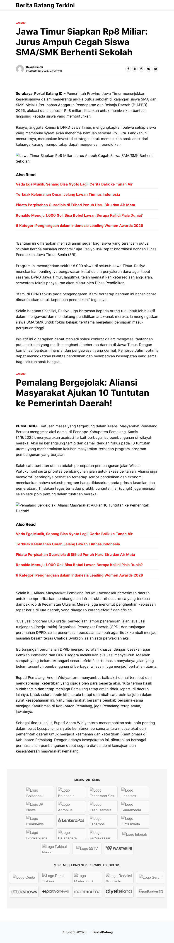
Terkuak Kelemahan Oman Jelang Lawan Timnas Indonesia (68, 194)
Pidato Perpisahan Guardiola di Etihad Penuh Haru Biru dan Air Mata (75, 205)
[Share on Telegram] (155, 69)
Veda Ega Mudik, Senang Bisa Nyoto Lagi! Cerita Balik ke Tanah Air (74, 184)
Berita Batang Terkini (45, 5)
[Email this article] (148, 69)
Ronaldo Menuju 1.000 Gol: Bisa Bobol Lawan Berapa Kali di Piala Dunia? (79, 215)
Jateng (21, 23)
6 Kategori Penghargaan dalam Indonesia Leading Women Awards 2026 (79, 225)
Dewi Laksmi (34, 67)
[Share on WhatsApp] (142, 69)
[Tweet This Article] (135, 69)
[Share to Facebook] (128, 69)
